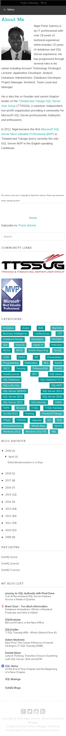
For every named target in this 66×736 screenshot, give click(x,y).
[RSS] (42, 711)
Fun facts (57, 339)
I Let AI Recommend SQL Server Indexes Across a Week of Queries (28, 598)
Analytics (8, 327)
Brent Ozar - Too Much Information (26, 606)
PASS (22, 357)
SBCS (6, 368)
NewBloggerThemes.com (21, 730)
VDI (49, 420)
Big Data (57, 327)
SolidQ (58, 368)
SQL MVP (56, 385)
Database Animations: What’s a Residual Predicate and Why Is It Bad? (28, 611)
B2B (40, 327)
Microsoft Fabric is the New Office (24, 622)
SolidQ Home (9, 557)
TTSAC (7, 420)
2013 (8, 508)
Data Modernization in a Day (25, 462)
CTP (59, 333)
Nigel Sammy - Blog (36, 718)
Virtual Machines (12, 425)
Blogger (33, 722)
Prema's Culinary (49, 730)
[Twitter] (29, 711)
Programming (11, 362)
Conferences (42, 333)
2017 (8, 480)
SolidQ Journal (11, 374)
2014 (8, 501)
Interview (57, 344)
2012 (8, 516)
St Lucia (20, 407)
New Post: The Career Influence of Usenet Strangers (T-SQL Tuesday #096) (29, 644)
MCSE (19, 350)
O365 (6, 357)
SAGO (58, 362)
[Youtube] (36, 711)
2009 (8, 537)
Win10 (58, 425)
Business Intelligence (15, 333)
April (11, 456)
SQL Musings (13, 679)
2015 (8, 494)
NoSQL (58, 350)
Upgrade (37, 420)
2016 (8, 487)
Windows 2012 (11, 431)
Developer (37, 339)
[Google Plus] (23, 711)
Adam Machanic (15, 639)
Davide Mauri (13, 652)
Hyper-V (38, 344)
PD (36, 357)
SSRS (6, 407)
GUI (5, 344)
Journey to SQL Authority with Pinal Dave (29, 593)
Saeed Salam (27, 726)
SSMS (58, 402)
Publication (31, 362)
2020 (8, 450)
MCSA (6, 350)
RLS (46, 362)
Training (29, 413)
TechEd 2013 (10, 413)
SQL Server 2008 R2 (14, 391)
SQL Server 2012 (52, 391)
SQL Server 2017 (13, 402)
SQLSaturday (38, 402)
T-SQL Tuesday (53, 407)
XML (54, 431)
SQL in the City (11, 385)
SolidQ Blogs (13, 687)
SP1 (34, 374)
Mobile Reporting (38, 350)
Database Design (13, 339)
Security (21, 368)
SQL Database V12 (51, 379)
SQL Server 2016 (52, 396)
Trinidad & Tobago (52, 413)
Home (33, 218)
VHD (59, 420)
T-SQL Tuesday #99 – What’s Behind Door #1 (31, 632)
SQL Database (11, 379)
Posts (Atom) (27, 225)
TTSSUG (21, 420)
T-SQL (34, 407)
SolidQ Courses (10, 570)
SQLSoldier (12, 629)
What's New (38, 425)
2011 (8, 523)
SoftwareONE (40, 368)
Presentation (54, 357)
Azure (25, 327)
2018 (8, 473)
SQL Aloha (11, 666)
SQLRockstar (13, 619)
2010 (8, 530)
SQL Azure (56, 374)
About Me (12, 19)
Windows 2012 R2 (35, 431)
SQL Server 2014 (13, 396)
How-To (20, 344)
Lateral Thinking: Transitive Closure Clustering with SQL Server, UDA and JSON (31, 657)
